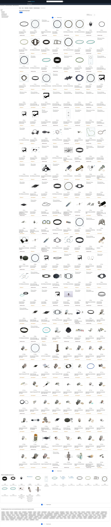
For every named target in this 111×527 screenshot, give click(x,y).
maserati (64, 516)
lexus (41, 516)
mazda (69, 516)
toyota (8, 519)
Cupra (8, 513)
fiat (89, 513)
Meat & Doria (74, 516)
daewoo (16, 513)
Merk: (21, 12)
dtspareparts (56, 513)
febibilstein (80, 513)
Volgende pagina (59, 17)
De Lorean (25, 513)
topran (3, 519)
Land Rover (31, 516)
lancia (22, 516)
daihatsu (20, 513)
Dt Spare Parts (50, 513)
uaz (16, 519)
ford (93, 513)
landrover (36, 516)
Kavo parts (10, 516)
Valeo (20, 519)
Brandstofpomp (2, 5)
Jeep (2, 516)
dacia (12, 513)
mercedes (85, 516)
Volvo (37, 519)
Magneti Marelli (46, 516)
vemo (27, 519)
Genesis (102, 513)
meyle (96, 516)
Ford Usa (97, 513)
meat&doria (79, 516)
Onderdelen (3, 11)
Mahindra (59, 516)
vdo (23, 519)
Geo (105, 513)
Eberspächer (62, 513)
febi (76, 513)
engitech (72, 513)
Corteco (3, 513)
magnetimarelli (53, 516)
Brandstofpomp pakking (8, 5)
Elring (67, 513)
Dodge (38, 513)
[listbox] (90, 15)
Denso (34, 513)
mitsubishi (104, 516)
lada (18, 516)
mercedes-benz (91, 516)
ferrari (85, 513)
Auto (2, 10)
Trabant (12, 519)
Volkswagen (32, 519)
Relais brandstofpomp (15, 5)
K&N (6, 516)
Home (2, 9)
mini (99, 516)
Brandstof (3, 12)
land (26, 516)
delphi (30, 513)
